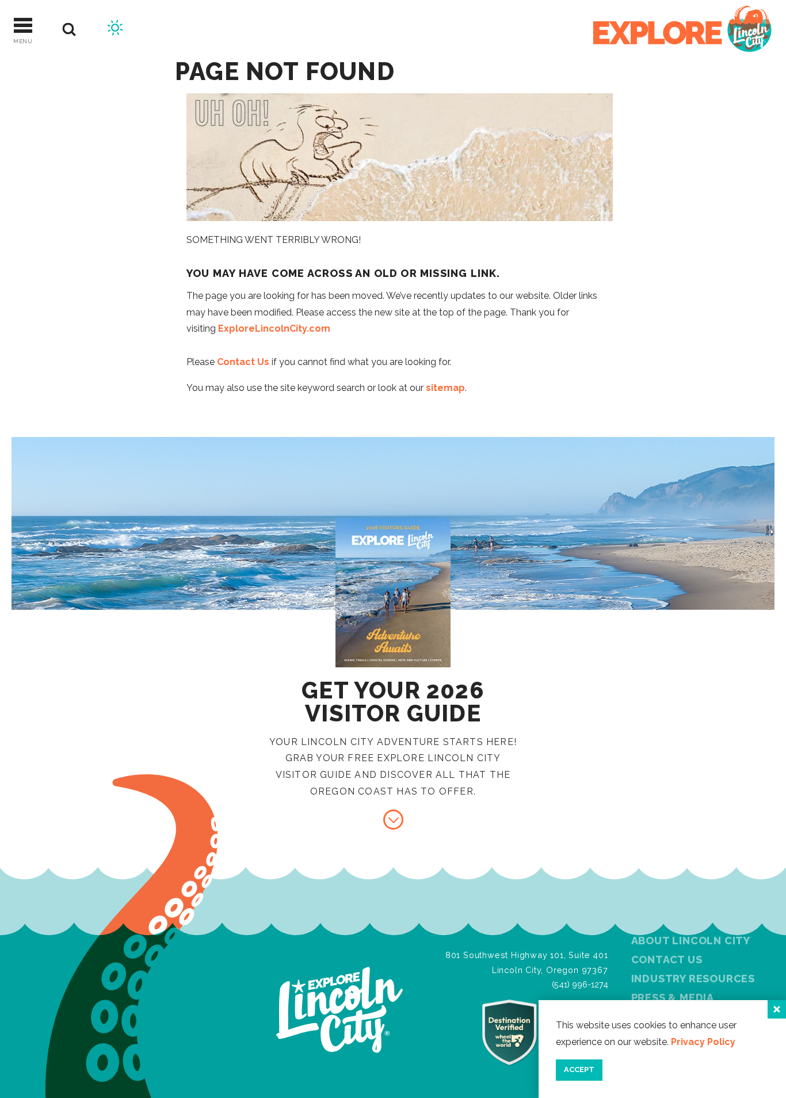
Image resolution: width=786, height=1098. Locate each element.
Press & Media (672, 997)
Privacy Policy (703, 1041)
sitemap (445, 387)
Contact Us (243, 361)
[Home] (682, 29)
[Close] (777, 1009)
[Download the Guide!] (393, 820)
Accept (579, 1069)
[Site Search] (69, 29)
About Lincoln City (690, 940)
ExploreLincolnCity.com (274, 328)
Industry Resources (693, 978)
